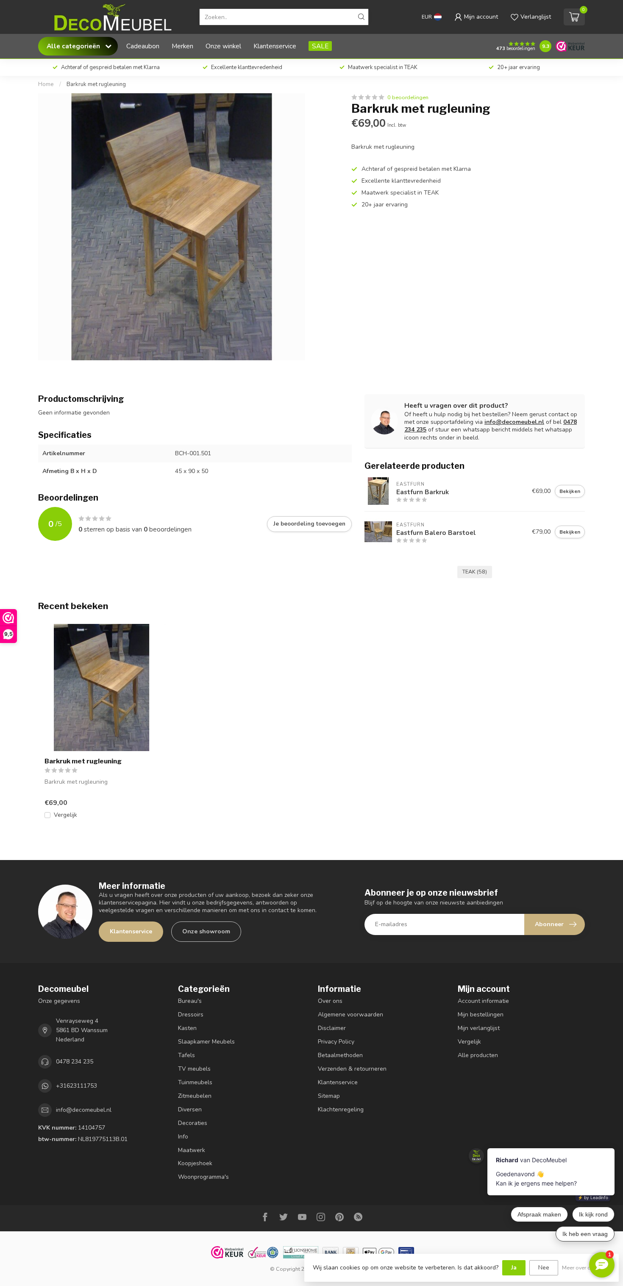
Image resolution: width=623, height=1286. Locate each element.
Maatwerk (191, 1150)
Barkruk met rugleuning (96, 84)
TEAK (474, 571)
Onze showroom (206, 931)
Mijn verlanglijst (479, 1028)
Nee (543, 1268)
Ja (514, 1268)
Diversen (190, 1109)
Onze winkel (223, 46)
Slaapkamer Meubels (206, 1042)
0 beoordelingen (407, 97)
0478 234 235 (74, 1062)
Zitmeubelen (194, 1096)
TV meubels (194, 1069)
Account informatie (483, 1001)
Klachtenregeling (341, 1109)
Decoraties (192, 1123)
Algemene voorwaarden (350, 1014)
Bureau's (190, 1001)
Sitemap (329, 1096)
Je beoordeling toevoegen (309, 524)
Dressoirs (190, 1014)
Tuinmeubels (195, 1082)
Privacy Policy (336, 1042)
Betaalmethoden (340, 1055)
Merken (182, 46)
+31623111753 (76, 1086)
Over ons (330, 1001)
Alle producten (478, 1055)
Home (46, 84)
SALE (320, 46)
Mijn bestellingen (480, 1014)
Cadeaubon (142, 46)
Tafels (186, 1055)
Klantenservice (274, 46)
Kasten (187, 1028)
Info (183, 1137)
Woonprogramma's (203, 1177)
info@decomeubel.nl (514, 422)
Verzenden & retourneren (352, 1069)
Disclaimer (332, 1028)
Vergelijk (65, 815)
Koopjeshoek (195, 1163)
